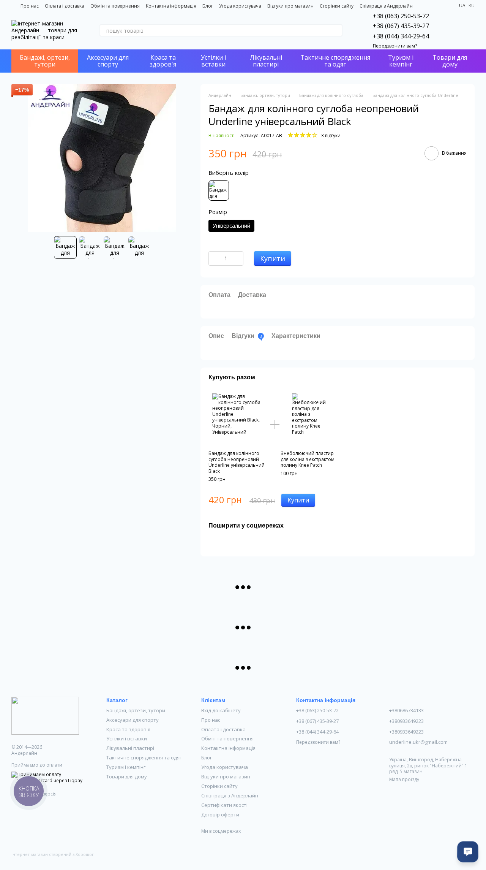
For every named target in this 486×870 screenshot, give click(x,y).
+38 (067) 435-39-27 (401, 26)
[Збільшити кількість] (237, 258)
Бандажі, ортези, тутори (45, 60)
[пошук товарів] (336, 30)
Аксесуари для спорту (108, 60)
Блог (207, 6)
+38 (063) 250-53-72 (401, 16)
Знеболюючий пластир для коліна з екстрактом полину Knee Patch (308, 459)
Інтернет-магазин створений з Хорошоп (53, 854)
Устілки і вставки (213, 60)
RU (472, 5)
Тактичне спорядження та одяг (335, 60)
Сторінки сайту (336, 6)
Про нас (30, 6)
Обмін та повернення (115, 6)
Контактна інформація (171, 6)
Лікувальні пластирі (266, 60)
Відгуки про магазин (290, 6)
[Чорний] (218, 190)
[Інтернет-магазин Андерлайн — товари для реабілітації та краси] (45, 715)
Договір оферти (220, 814)
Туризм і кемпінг (400, 60)
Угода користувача (240, 6)
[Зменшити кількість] (214, 258)
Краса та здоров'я (163, 60)
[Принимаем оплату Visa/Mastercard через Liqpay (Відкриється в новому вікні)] (53, 777)
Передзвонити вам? (395, 46)
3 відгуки (331, 135)
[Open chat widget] (467, 851)
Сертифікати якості (224, 805)
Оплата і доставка (64, 6)
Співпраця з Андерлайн (386, 6)
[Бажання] (449, 30)
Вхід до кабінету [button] (221, 710)
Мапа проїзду (404, 779)
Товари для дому (449, 60)
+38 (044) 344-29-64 (401, 36)
